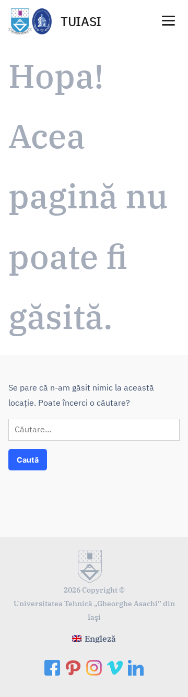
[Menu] (168, 19)
